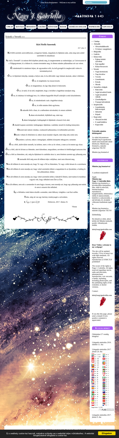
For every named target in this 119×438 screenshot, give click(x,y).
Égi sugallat (99, 64)
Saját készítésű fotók (103, 92)
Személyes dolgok (77, 27)
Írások (63, 27)
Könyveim (52, 27)
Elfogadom (107, 433)
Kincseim (98, 90)
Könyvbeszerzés (101, 67)
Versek (17, 36)
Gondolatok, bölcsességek (100, 108)
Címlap (9, 27)
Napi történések (101, 72)
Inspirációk (94, 27)
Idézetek (98, 112)
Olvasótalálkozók (102, 46)
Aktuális (19, 27)
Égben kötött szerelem (100, 60)
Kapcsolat (107, 27)
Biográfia (31, 27)
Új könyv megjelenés (103, 49)
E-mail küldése (101, 122)
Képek (97, 114)
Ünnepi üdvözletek (102, 102)
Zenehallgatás (100, 99)
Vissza (74, 207)
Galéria (42, 27)
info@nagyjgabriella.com (102, 229)
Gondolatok (100, 79)
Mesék (97, 85)
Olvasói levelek (101, 119)
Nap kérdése (100, 74)
